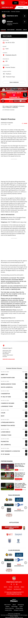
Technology (14, 606)
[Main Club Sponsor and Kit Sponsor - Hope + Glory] (9, 500)
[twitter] (14, 584)
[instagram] (16, 585)
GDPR (21, 606)
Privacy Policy (19, 608)
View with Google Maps (9, 359)
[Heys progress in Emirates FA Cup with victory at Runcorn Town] (7, 476)
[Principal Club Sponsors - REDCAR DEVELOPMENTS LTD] (19, 510)
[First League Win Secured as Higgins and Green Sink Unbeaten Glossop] (7, 486)
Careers (7, 606)
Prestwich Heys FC (11, 55)
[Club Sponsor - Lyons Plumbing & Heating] (9, 510)
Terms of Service (9, 608)
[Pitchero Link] (14, 601)
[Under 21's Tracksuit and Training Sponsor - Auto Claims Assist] (19, 500)
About (14, 604)
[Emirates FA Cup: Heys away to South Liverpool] (7, 467)
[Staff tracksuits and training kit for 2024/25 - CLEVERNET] (9, 505)
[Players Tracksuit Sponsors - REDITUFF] (19, 505)
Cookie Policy (8, 610)
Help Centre (7, 604)
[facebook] (11, 585)
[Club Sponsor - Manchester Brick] (9, 515)
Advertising (21, 604)
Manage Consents (18, 610)
